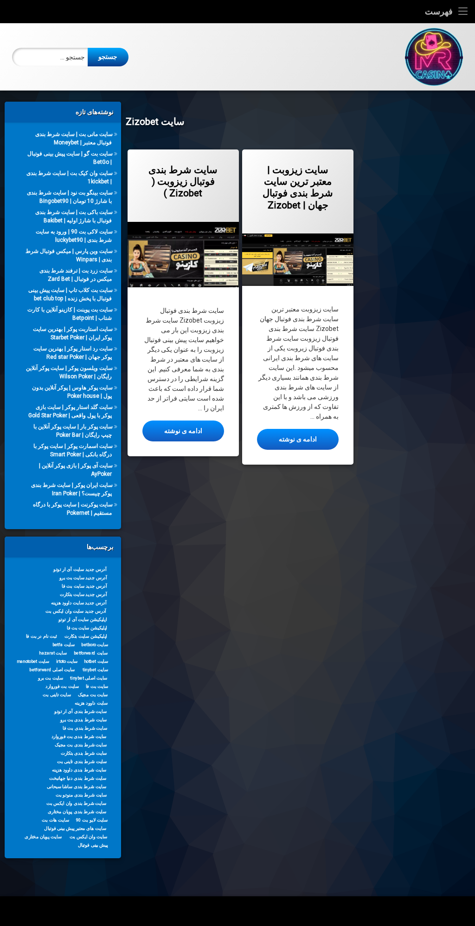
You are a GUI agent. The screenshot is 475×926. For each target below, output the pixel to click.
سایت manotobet (33, 661)
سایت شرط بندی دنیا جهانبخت (77, 778)
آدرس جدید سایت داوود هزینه (79, 602)
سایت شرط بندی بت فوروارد (79, 736)
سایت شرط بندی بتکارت (84, 753)
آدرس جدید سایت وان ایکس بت (75, 611)
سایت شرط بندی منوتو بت (81, 794)
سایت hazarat (52, 652)
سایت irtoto (67, 661)
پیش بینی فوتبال (93, 845)
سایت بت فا (97, 686)
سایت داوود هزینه (91, 703)
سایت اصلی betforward (52, 669)
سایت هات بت (55, 819)
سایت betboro (94, 644)
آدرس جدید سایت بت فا (84, 586)
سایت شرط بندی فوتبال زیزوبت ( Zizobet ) (183, 181)
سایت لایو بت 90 (92, 819)
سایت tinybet (95, 669)
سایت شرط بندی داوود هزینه (79, 769)
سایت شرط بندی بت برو (83, 719)
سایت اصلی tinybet (89, 677)
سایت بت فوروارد (62, 686)
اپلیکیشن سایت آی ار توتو (82, 619)
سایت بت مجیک (93, 694)
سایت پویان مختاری (43, 836)
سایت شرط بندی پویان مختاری (77, 811)
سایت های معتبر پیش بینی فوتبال (75, 828)
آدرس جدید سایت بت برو (83, 577)
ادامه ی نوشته (172, 430)
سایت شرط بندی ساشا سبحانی (76, 786)
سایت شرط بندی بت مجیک (81, 744)
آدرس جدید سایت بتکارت (83, 594)
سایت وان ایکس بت (89, 836)
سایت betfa (63, 644)
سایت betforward (91, 652)
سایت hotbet (96, 661)
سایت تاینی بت (57, 694)
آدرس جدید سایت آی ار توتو (79, 569)
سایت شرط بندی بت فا (85, 728)
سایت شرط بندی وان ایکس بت (76, 803)
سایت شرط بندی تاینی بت (82, 761)
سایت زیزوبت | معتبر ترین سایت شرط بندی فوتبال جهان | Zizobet (298, 187)
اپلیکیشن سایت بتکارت (85, 636)
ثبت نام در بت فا (41, 636)
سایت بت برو (50, 677)
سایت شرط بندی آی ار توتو (80, 711)
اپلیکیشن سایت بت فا (87, 627)
